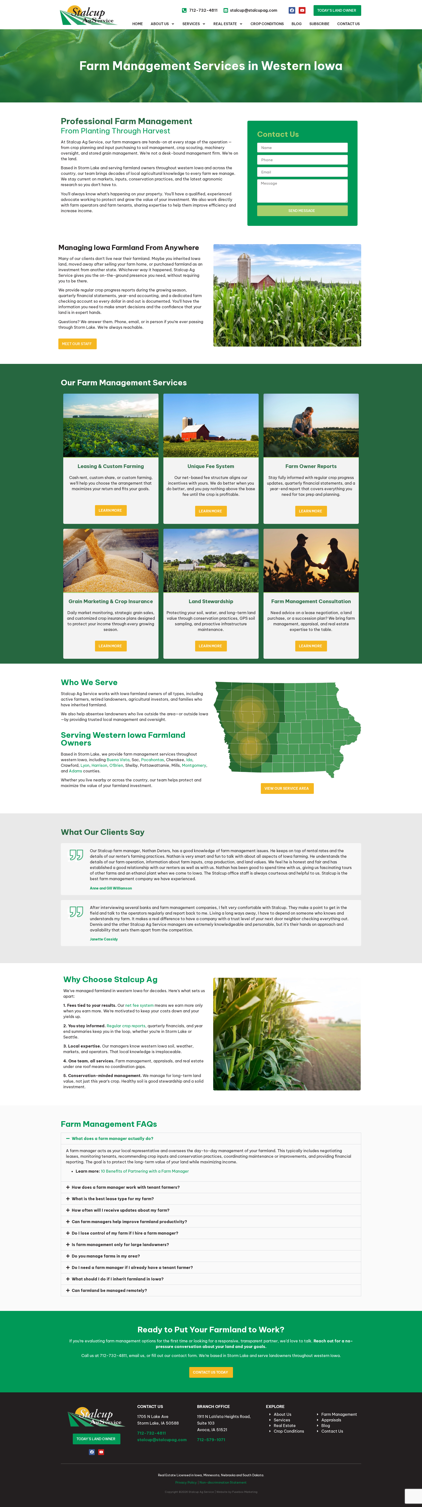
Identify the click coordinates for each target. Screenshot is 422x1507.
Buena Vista (118, 759)
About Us (160, 24)
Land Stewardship (211, 601)
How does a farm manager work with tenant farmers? (126, 1187)
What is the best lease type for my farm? (113, 1198)
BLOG (297, 24)
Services (191, 24)
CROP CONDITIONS (267, 24)
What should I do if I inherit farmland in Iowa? (118, 1279)
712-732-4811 (151, 1433)
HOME (137, 24)
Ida (189, 759)
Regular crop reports (126, 1025)
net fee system (139, 1005)
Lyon (85, 765)
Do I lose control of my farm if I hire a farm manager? (125, 1233)
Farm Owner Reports (311, 466)
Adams (75, 770)
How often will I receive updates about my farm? (120, 1210)
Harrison (99, 765)
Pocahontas (152, 759)
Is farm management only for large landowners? (120, 1244)
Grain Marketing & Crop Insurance (111, 601)
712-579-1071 (211, 1439)
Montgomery (194, 765)
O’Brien (116, 765)
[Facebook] (292, 10)
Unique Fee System (211, 466)
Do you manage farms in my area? (106, 1256)
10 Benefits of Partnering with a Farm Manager (145, 1171)
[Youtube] (302, 10)
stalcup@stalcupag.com (162, 1439)
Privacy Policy (186, 1482)
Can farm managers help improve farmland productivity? (129, 1221)
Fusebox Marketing (244, 1492)
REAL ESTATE (225, 24)
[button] (211, 1138)
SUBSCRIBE (319, 24)
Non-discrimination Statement (223, 1482)
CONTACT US (348, 24)
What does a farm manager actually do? (112, 1138)
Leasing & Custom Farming (111, 466)
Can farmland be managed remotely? (109, 1290)
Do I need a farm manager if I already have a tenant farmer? (132, 1267)
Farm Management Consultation (311, 601)
